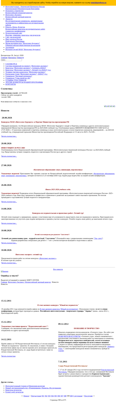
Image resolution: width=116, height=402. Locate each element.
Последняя (88, 396)
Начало (26, 396)
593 (49, 396)
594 (52, 396)
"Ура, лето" (98, 238)
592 (46, 396)
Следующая (77, 396)
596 (58, 396)
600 (71, 396)
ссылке (61, 351)
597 (61, 396)
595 (55, 396)
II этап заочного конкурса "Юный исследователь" (59, 309)
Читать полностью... (9, 136)
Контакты (12, 57)
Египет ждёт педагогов (14, 392)
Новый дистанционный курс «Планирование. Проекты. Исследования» (33, 388)
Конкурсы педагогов (13, 390)
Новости (20, 57)
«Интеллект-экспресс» (47, 258)
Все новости (58, 269)
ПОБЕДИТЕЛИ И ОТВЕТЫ (69, 336)
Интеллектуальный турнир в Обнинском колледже (25, 386)
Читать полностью (8, 356)
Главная (4, 57)
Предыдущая (36, 396)
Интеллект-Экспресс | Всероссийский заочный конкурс (29, 282)
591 (42, 396)
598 (65, 396)
